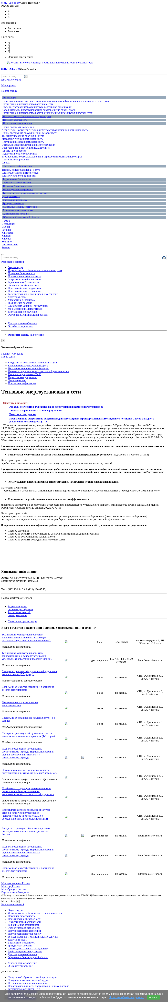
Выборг (6, 226)
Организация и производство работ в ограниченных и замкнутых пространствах (47, 112)
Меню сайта (8, 356)
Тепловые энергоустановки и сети (21, 169)
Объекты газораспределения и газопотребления (28, 144)
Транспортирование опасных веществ (23, 135)
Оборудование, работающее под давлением (26, 147)
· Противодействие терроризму (17, 189)
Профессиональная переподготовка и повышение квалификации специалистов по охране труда (55, 101)
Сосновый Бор (10, 244)
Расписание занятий (12, 261)
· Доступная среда (11, 196)
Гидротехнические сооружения (19, 153)
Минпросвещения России (15, 883)
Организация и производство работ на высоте (27, 104)
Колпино (7, 241)
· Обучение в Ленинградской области (20, 217)
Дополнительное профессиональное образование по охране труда (38, 109)
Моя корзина (8, 85)
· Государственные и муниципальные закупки (24, 193)
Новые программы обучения (18, 127)
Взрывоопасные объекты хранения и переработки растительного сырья (42, 156)
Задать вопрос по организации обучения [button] (20, 608)
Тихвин (6, 247)
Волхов (6, 220)
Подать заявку (9, 90)
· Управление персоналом (14, 200)
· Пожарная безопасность (14, 120)
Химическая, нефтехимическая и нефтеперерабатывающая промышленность (45, 130)
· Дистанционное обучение (15, 214)
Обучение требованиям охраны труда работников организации (37, 107)
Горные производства (14, 150)
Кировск (6, 238)
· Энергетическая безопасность (17, 166)
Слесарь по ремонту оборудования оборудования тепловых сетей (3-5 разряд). (29, 673)
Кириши (6, 235)
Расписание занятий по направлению (19, 614)
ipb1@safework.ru (11, 79)
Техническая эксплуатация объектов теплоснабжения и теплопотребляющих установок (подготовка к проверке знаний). (26, 637)
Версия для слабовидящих (16, 892)
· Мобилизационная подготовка (17, 210)
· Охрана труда (9, 97)
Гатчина (6, 229)
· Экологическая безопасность (16, 182)
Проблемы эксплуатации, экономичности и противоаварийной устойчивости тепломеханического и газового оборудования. (28, 791)
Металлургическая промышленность (22, 138)
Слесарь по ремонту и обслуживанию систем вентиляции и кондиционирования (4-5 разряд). (28, 735)
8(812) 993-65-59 (10, 2)
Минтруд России (10, 886)
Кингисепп (8, 232)
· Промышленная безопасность (17, 123)
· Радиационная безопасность (16, 179)
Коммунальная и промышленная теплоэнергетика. (20, 704)
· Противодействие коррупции (17, 186)
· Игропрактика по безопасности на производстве (26, 116)
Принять (153, 997)
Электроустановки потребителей (20, 172)
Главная (5, 353)
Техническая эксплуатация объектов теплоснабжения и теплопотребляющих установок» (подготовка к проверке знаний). (27, 656)
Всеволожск (8, 223)
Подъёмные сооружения (15, 159)
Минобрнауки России (13, 889)
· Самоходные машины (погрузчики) (20, 207)
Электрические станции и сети (19, 175)
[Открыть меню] (2, 254)
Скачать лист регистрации (22, 621)
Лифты (6, 162)
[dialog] (84, 344)
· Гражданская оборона (13, 203)
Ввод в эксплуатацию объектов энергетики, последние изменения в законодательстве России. (26, 831)
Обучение (17, 353)
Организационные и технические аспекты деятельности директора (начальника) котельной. (29, 771)
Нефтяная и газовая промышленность (23, 141)
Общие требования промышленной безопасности (29, 132)
